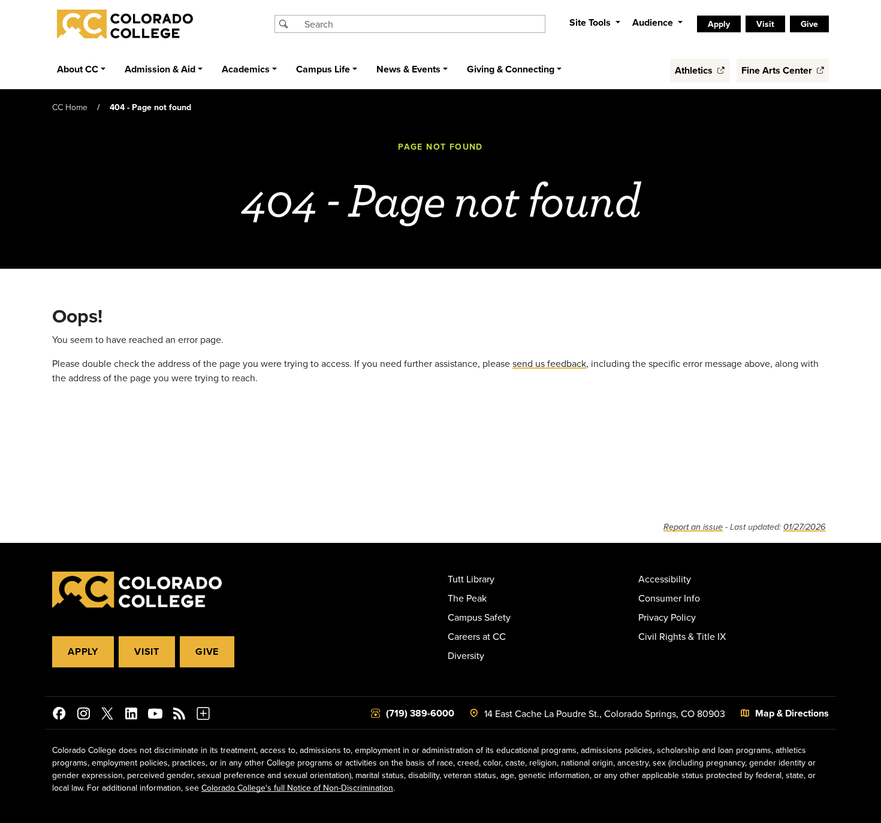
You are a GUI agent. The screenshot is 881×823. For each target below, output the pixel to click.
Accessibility (664, 578)
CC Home (70, 107)
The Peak (467, 598)
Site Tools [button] (591, 22)
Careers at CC (477, 636)
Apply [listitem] (719, 24)
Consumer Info (669, 598)
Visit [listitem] (765, 24)
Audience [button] (653, 22)
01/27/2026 (804, 527)
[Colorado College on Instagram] (83, 715)
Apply (83, 651)
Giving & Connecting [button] (510, 69)
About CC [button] (77, 69)
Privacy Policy (667, 617)
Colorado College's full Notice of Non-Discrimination (297, 788)
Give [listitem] (809, 24)
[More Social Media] (203, 715)
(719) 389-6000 (420, 713)
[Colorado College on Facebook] (59, 715)
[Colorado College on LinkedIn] (131, 715)
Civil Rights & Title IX (682, 636)
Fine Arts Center (777, 70)
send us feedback (549, 363)
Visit (146, 651)
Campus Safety (479, 617)
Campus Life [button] (323, 69)
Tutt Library (471, 578)
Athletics (695, 70)
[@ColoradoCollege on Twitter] (107, 715)
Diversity (466, 655)
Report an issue (693, 527)
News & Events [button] (408, 69)
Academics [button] (246, 69)
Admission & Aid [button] (160, 69)
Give (207, 651)
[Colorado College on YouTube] (155, 715)
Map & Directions (792, 713)
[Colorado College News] (179, 715)
